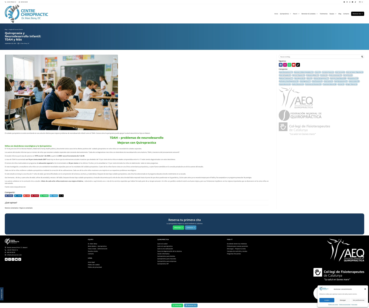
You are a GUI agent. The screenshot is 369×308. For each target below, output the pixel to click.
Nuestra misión (93, 251)
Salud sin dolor (354, 81)
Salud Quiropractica (340, 81)
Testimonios (324, 14)
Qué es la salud (162, 244)
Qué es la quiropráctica (164, 246)
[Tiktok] (355, 2)
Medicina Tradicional (286, 78)
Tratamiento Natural (329, 84)
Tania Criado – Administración (97, 249)
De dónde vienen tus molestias (237, 244)
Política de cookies (333, 304)
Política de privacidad (344, 304)
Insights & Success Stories (16, 29)
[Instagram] (347, 2)
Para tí (295, 14)
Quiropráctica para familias (166, 256)
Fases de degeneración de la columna (169, 251)
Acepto (326, 300)
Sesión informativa (163, 254)
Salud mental (328, 81)
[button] (365, 289)
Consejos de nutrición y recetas (237, 251)
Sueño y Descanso (298, 84)
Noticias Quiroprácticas (321, 78)
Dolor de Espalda (285, 75)
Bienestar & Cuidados (308, 14)
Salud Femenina (317, 81)
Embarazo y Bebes (312, 75)
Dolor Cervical (340, 72)
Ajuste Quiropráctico (286, 72)
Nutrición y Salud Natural (338, 78)
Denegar (343, 300)
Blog (339, 14)
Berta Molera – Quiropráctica (97, 246)
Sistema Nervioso (284, 84)
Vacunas (341, 84)
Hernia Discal (347, 75)
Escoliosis (323, 75)
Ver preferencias (358, 300)
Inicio (276, 14)
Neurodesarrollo (300, 78)
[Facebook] (344, 2)
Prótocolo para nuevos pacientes (237, 246)
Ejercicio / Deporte (299, 75)
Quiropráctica (284, 14)
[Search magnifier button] (362, 56)
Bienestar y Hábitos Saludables (303, 72)
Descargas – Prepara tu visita (236, 249)
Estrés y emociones (335, 75)
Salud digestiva (305, 81)
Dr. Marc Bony (92, 244)
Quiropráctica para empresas (166, 261)
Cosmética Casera (328, 72)
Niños (309, 78)
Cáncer (318, 72)
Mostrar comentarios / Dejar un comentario (19, 208)
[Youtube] (352, 2)
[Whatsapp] (350, 2)
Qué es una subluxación (165, 249)
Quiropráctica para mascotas (166, 259)
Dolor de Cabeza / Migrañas (354, 72)
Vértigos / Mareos (351, 84)
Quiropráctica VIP (163, 264)
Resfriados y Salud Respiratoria (288, 81)
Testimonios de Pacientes (313, 84)
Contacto (346, 14)
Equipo (332, 14)
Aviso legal (354, 304)
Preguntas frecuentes (234, 254)
